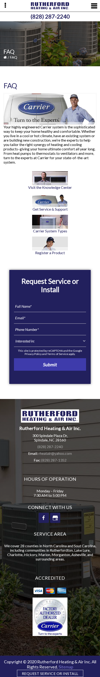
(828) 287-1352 (54, 460)
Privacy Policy (33, 354)
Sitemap (66, 666)
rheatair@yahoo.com (55, 453)
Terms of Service (57, 354)
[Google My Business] (55, 518)
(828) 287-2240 (50, 16)
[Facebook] (44, 518)
